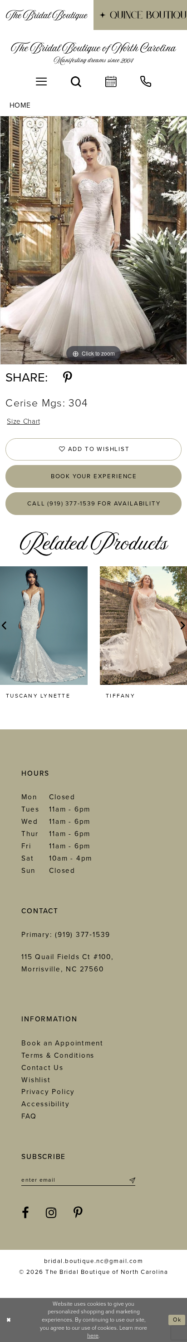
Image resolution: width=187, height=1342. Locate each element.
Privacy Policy (48, 1092)
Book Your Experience (94, 476)
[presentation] (44, 625)
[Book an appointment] (111, 82)
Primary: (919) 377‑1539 (65, 935)
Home (20, 105)
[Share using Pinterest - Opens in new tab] (68, 378)
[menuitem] (47, 15)
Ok (177, 1320)
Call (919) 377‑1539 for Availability (93, 503)
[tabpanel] (93, 240)
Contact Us (42, 1068)
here (92, 1335)
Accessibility (45, 1104)
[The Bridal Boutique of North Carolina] (93, 53)
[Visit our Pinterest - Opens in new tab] (78, 1213)
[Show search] (76, 82)
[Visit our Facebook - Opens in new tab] (25, 1213)
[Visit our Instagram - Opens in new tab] (51, 1213)
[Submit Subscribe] (131, 1179)
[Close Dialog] (8, 1320)
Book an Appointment (62, 1043)
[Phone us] (145, 82)
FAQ (28, 1116)
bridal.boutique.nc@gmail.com (93, 1261)
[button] (41, 82)
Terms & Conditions (57, 1055)
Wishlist (35, 1080)
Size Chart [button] (23, 421)
